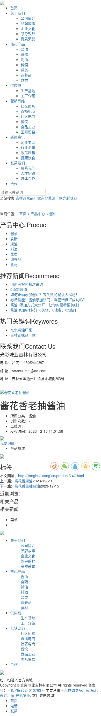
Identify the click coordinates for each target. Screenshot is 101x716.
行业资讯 (28, 147)
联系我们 (17, 162)
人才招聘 (28, 173)
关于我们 (17, 13)
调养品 (26, 75)
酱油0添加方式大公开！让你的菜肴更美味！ (45, 304)
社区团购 (28, 106)
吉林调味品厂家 (28, 198)
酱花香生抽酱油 (27, 486)
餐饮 (24, 121)
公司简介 (28, 18)
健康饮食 (28, 157)
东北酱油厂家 (52, 198)
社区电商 (28, 116)
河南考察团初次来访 (26, 284)
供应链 (15, 85)
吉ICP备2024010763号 (26, 690)
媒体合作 (28, 178)
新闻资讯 (17, 137)
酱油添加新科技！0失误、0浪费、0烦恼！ (44, 310)
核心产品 (17, 44)
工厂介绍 (28, 95)
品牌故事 (28, 23)
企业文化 (28, 28)
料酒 (24, 64)
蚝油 (24, 59)
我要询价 (7, 443)
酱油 (24, 49)
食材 (24, 80)
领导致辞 (28, 33)
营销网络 (17, 100)
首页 (14, 7)
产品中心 (38, 213)
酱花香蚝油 (24, 480)
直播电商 (28, 111)
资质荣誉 (28, 38)
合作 (14, 183)
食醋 (24, 54)
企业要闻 (28, 142)
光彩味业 (70, 198)
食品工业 (28, 126)
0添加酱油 (18, 289)
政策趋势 (28, 152)
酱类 (24, 69)
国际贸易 (28, 131)
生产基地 (28, 90)
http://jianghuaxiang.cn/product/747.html (51, 475)
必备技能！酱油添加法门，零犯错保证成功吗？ (48, 299)
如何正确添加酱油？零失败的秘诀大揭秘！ (44, 294)
